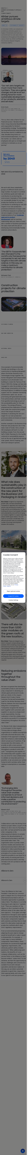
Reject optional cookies (13, 591)
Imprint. (9, 586)
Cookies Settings (13, 600)
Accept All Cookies (13, 596)
